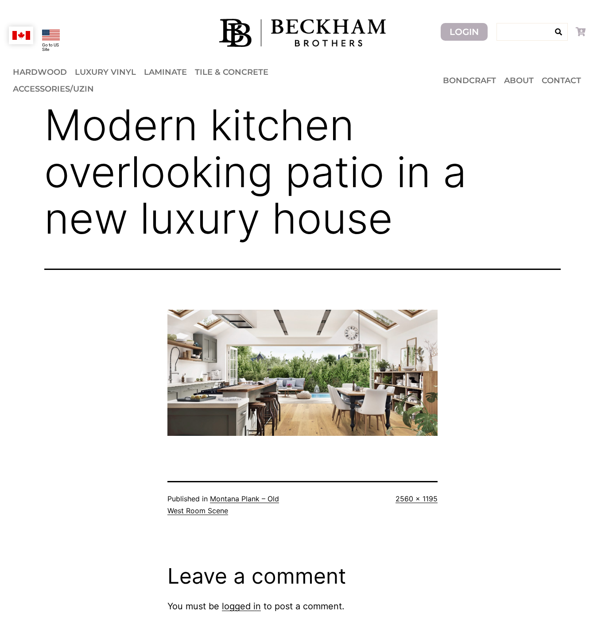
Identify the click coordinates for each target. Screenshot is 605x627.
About (519, 80)
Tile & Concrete (231, 72)
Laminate (165, 72)
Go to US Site (50, 47)
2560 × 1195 (417, 498)
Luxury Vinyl (105, 72)
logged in (241, 606)
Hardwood (40, 72)
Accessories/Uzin (53, 89)
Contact (561, 80)
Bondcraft (469, 80)
